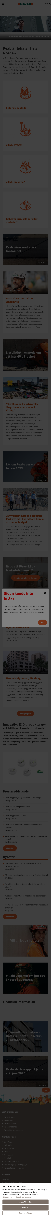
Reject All (25, 1207)
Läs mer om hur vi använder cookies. (17, 1197)
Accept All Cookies (25, 1202)
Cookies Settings (25, 1213)
